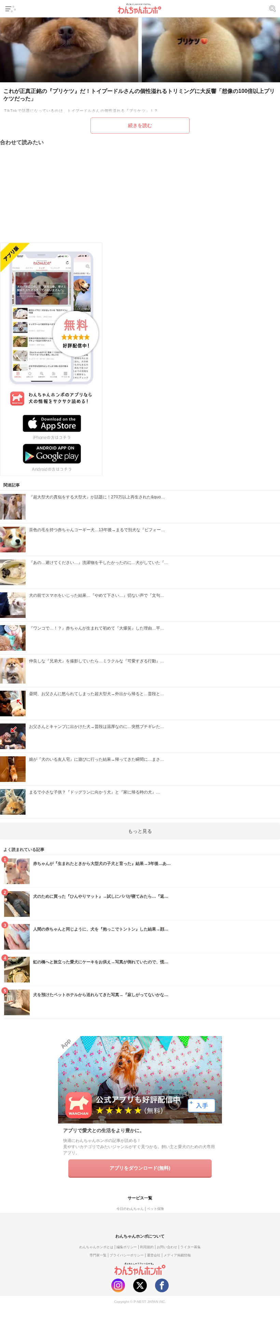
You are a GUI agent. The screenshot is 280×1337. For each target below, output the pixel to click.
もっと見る (140, 831)
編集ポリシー (126, 1247)
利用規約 (147, 1247)
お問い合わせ (167, 1247)
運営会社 (153, 1255)
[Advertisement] (140, 194)
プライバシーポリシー (127, 1255)
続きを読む (140, 125)
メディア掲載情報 (177, 1255)
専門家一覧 (98, 1255)
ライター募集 (190, 1247)
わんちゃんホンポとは (96, 1247)
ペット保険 (155, 1209)
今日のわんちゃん (130, 1209)
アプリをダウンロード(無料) (140, 1168)
